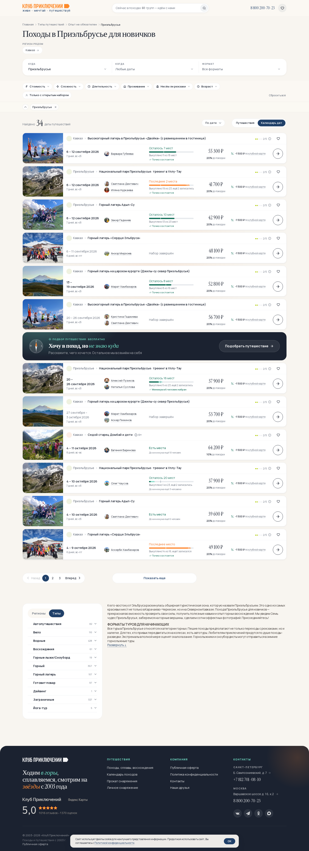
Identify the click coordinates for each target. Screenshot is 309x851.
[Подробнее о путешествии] (278, 154)
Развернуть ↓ (117, 645)
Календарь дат (271, 123)
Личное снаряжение (122, 787)
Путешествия (245, 123)
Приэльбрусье (83, 171)
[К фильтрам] (25, 107)
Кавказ (78, 138)
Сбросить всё (277, 95)
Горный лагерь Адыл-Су (117, 205)
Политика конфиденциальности (194, 774)
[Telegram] (248, 813)
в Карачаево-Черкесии (159, 609)
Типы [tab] (56, 613)
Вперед (70, 578)
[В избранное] (278, 138)
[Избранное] (282, 8)
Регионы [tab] (39, 613)
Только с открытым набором (49, 95)
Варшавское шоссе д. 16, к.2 (254, 794)
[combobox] (158, 8)
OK (229, 841)
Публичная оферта (184, 767)
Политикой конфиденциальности (114, 843)
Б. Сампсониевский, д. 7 (250, 773)
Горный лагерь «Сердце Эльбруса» (114, 238)
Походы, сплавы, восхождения (130, 767)
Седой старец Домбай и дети (110, 435)
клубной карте (256, 153)
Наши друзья (179, 787)
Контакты (177, 781)
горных (182, 628)
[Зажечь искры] (299, 756)
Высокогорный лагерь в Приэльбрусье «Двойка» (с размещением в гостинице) (147, 138)
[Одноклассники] (258, 813)
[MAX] (269, 813)
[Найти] (204, 8)
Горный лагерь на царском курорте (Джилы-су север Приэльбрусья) (139, 271)
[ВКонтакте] (237, 813)
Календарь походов (122, 774)
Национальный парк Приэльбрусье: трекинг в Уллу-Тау (140, 171)
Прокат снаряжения (122, 781)
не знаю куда (104, 346)
